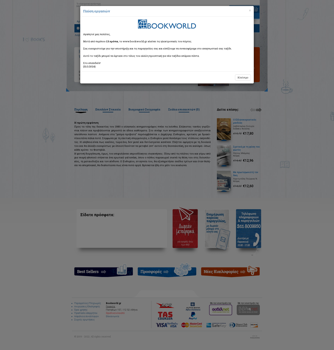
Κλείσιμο (243, 77)
